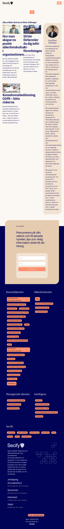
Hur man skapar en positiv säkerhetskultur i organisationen (13, 45)
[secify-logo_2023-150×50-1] (7, 2)
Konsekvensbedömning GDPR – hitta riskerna (18, 98)
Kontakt (32, 524)
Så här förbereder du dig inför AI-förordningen (32, 43)
